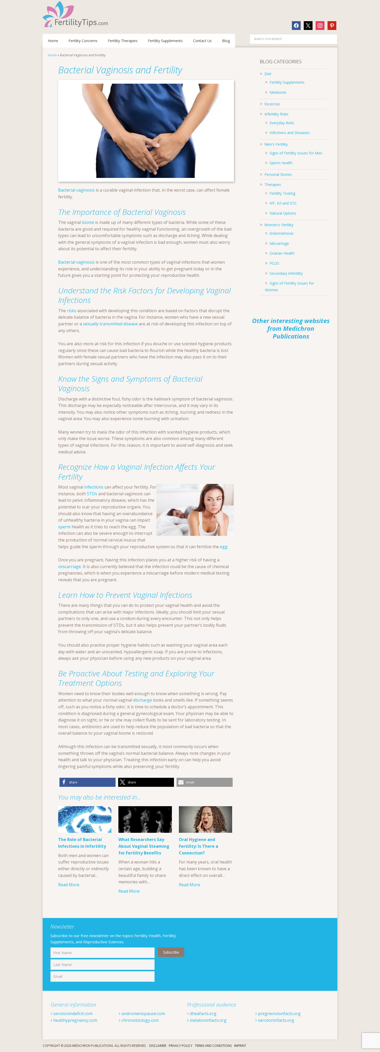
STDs (92, 494)
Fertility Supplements (287, 82)
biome (88, 222)
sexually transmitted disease (110, 324)
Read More (68, 885)
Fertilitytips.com (76, 14)
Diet (267, 73)
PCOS (274, 263)
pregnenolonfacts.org (279, 1013)
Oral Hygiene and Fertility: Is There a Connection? (198, 846)
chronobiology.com (139, 1020)
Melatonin (278, 92)
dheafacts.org (202, 1013)
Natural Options (283, 213)
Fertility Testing (282, 193)
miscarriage (69, 566)
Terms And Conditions (213, 1045)
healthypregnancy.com (74, 1020)
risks (71, 310)
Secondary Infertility (286, 273)
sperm (64, 527)
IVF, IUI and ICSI (283, 203)
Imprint (240, 1045)
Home (52, 55)
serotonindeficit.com (72, 1013)
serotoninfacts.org (275, 1020)
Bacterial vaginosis (76, 190)
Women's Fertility (278, 224)
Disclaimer (157, 1045)
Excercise (272, 103)
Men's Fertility (276, 144)
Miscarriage (279, 243)
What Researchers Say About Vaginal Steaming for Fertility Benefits (143, 846)
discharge (142, 700)
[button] (87, 782)
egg (223, 546)
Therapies (272, 184)
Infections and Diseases (290, 132)
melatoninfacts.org (207, 1020)
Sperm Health (281, 162)
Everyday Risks (282, 122)
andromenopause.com (142, 1013)
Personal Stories (278, 174)
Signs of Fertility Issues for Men (296, 153)
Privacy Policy (180, 1045)
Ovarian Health (282, 253)
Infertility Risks (276, 114)
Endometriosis (282, 233)
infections (93, 487)
